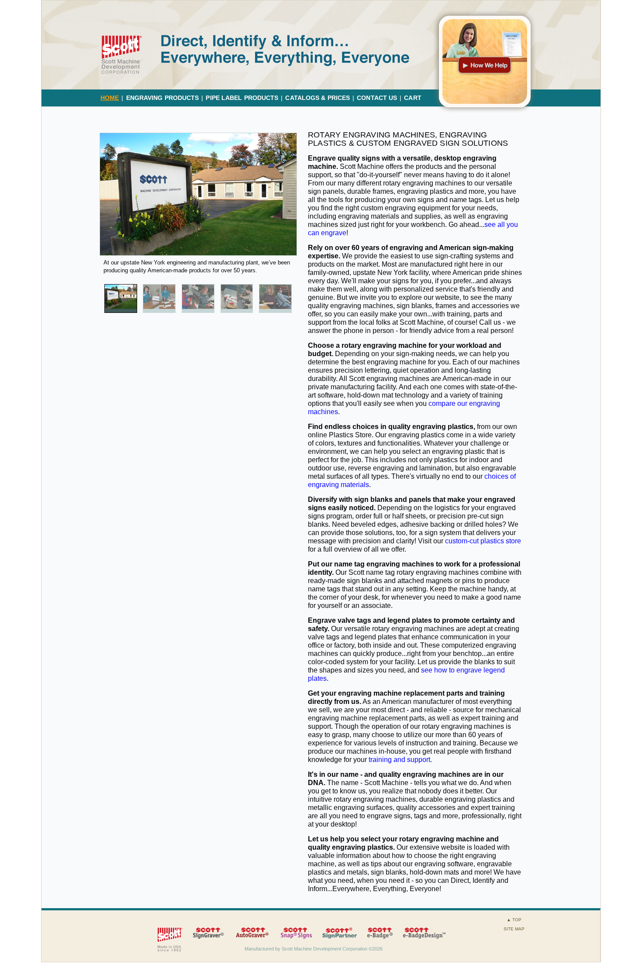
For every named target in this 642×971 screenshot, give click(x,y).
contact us (377, 97)
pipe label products (242, 97)
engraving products (162, 97)
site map (514, 928)
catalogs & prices (317, 97)
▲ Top (514, 919)
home (109, 97)
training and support (399, 759)
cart (412, 97)
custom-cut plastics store (483, 541)
